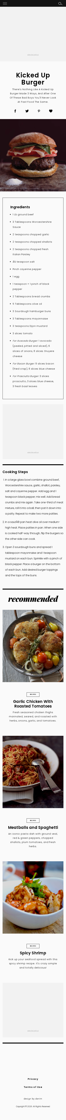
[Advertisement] (33, 32)
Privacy (33, 1079)
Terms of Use (33, 1087)
